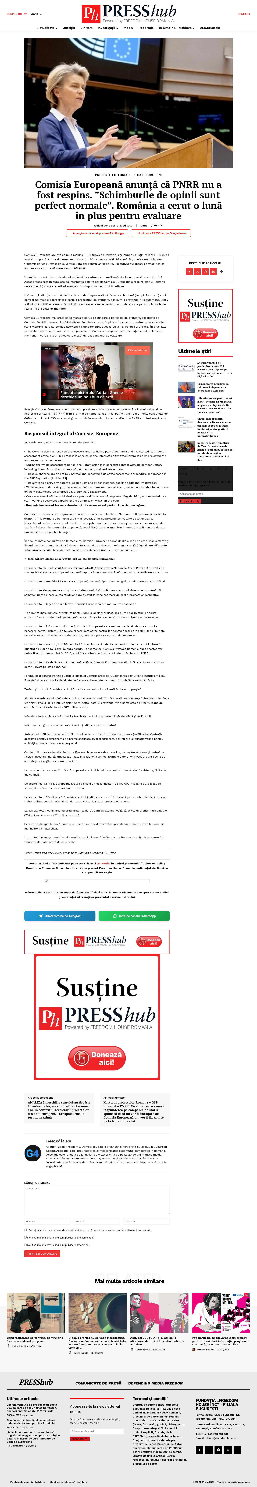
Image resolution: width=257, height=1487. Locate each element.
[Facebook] (189, 271)
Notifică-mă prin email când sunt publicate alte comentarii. (60, 1237)
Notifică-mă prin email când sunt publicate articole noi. (58, 1244)
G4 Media (103, 863)
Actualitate (14, 1415)
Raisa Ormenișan (205, 1349)
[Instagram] (209, 1450)
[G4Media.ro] (32, 1153)
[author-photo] (9, 1346)
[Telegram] (218, 1450)
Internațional (15, 1446)
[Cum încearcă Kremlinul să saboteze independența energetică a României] (186, 387)
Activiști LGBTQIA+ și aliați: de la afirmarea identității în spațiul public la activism (157, 1341)
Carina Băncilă (19, 1346)
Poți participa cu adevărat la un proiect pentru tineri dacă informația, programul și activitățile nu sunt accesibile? (220, 1341)
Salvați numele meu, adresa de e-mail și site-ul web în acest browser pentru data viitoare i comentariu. (90, 1230)
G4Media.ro (124, 225)
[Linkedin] (213, 271)
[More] (221, 271)
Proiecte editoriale (113, 175)
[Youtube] (237, 1450)
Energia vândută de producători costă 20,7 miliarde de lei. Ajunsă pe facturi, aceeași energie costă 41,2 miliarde (214, 369)
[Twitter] (197, 271)
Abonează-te (188, 501)
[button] (37, 14)
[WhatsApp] (205, 271)
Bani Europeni (149, 175)
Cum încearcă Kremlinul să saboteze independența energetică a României (213, 387)
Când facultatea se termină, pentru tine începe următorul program (35, 1339)
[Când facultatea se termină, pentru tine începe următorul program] (36, 1313)
